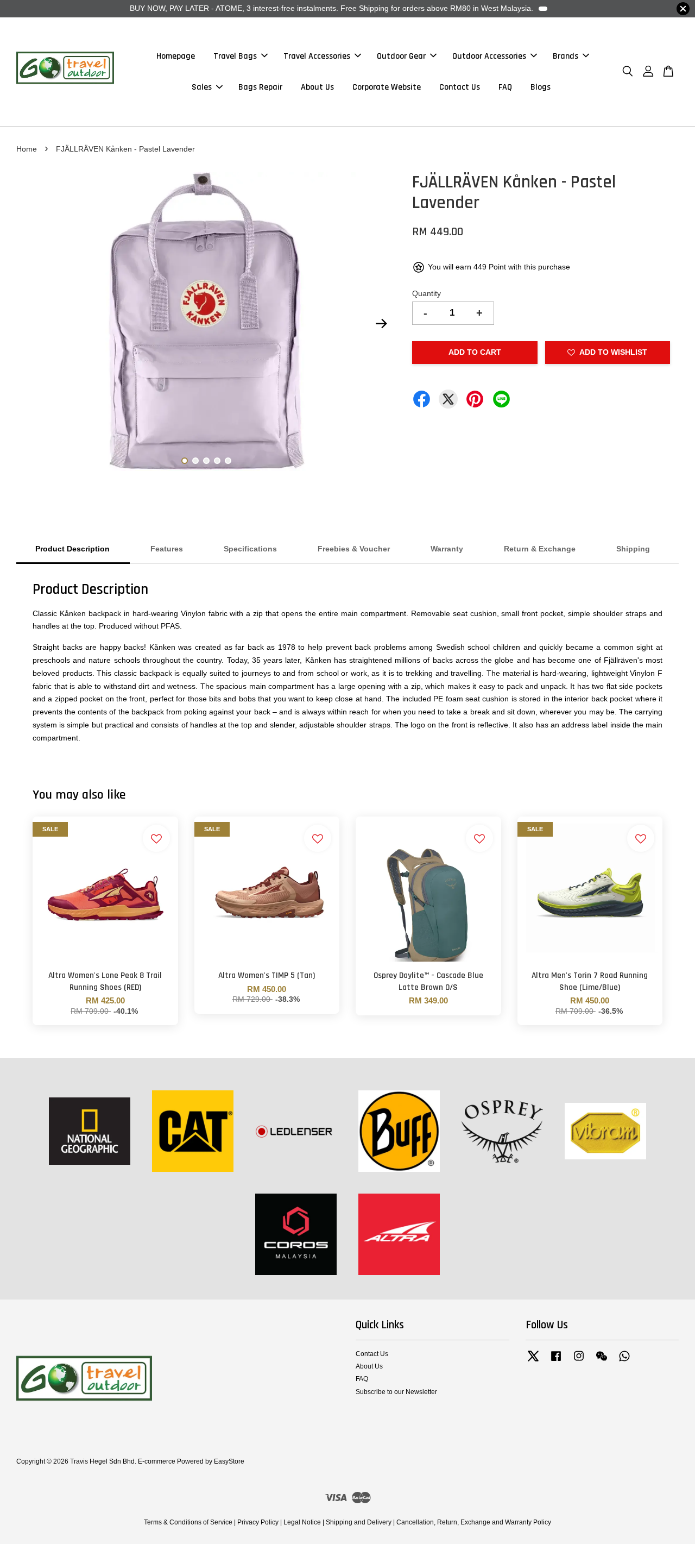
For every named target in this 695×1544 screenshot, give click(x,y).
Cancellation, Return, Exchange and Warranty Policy (473, 1522)
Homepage (175, 56)
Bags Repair (260, 87)
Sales (202, 87)
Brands (565, 56)
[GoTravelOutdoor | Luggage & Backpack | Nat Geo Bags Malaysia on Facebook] (556, 1361)
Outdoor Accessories (489, 56)
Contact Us (459, 87)
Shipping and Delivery (358, 1522)
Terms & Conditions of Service (188, 1522)
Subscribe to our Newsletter (396, 1392)
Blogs (540, 87)
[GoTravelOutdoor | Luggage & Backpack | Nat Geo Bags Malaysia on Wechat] (601, 1361)
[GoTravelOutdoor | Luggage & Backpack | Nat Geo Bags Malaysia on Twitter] (533, 1361)
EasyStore (229, 1461)
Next (381, 323)
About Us (317, 87)
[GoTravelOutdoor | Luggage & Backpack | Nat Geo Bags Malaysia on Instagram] (578, 1361)
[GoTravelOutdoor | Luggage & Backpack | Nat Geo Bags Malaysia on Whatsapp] (624, 1361)
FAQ (505, 87)
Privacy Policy (258, 1522)
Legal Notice (302, 1522)
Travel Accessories (316, 56)
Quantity (426, 293)
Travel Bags (235, 56)
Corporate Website (386, 87)
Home (26, 149)
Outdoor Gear (401, 56)
